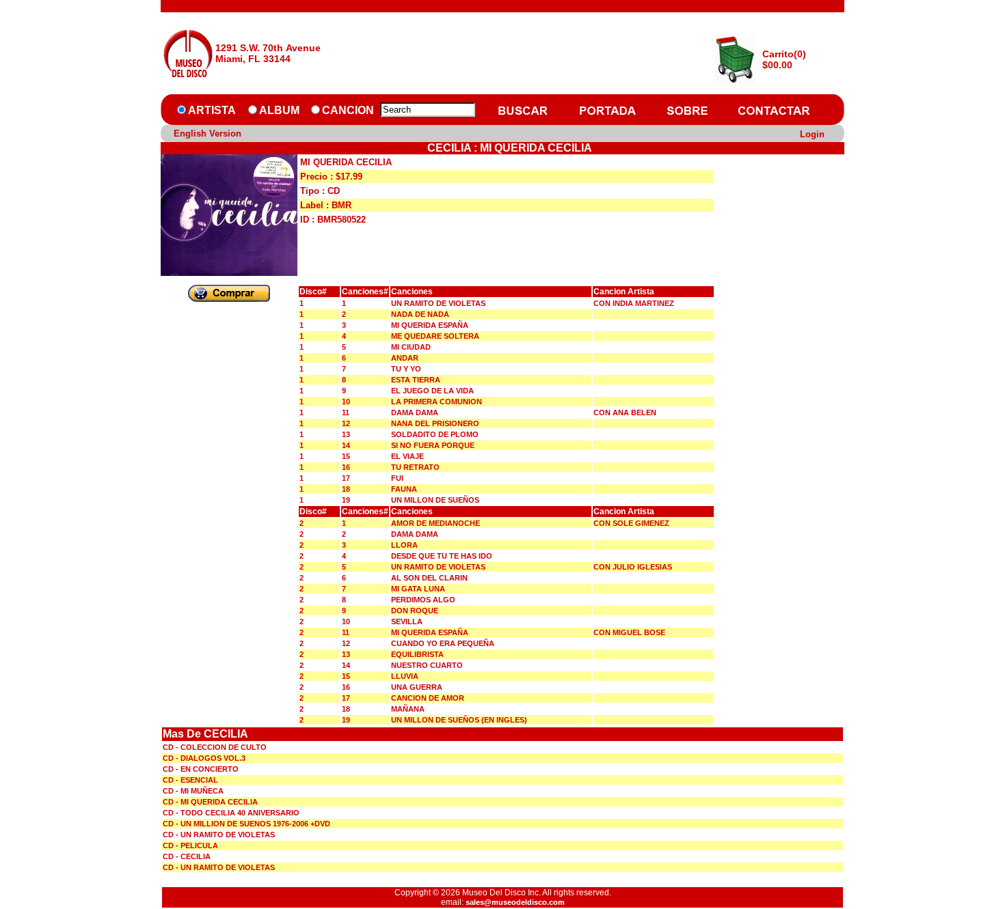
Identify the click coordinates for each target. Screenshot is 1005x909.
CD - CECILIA (187, 856)
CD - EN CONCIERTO (201, 769)
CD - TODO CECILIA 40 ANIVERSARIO (231, 813)
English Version (207, 133)
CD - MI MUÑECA (193, 791)
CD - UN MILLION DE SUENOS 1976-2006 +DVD (246, 824)
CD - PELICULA (190, 845)
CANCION (348, 110)
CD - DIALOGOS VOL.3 (204, 758)
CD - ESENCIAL (190, 780)
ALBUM (279, 110)
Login (812, 134)
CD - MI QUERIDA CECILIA (210, 802)
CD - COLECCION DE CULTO (215, 747)
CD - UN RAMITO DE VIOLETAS (219, 834)
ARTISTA (212, 110)
